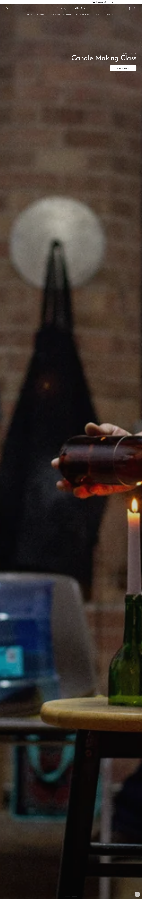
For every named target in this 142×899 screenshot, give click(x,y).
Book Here (123, 68)
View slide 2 (74, 894)
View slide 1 (67, 894)
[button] (7, 8)
